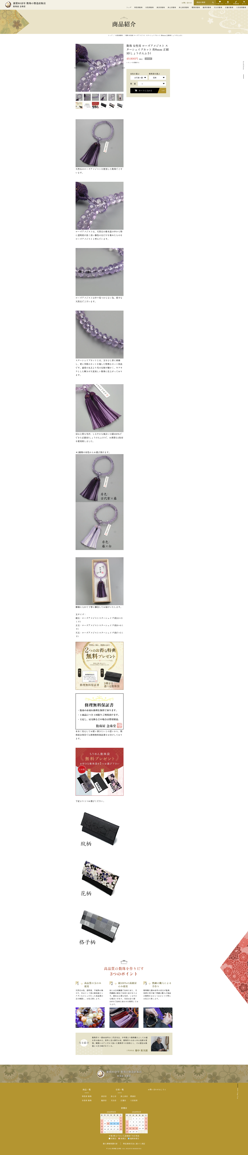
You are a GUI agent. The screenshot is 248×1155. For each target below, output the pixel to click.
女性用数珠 (149, 7)
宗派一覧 (120, 1089)
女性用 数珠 (87, 1100)
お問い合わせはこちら (157, 1089)
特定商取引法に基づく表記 (134, 1143)
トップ (128, 7)
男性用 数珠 (87, 1096)
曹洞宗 (196, 7)
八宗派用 (241, 7)
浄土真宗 (184, 7)
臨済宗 (207, 7)
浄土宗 (172, 7)
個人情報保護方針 (110, 1143)
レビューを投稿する (133, 62)
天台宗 (218, 7)
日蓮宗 (229, 7)
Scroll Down (243, 65)
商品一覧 (87, 1089)
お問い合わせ (187, 3)
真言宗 (161, 7)
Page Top (237, 1095)
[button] (78, 68)
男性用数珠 (138, 7)
